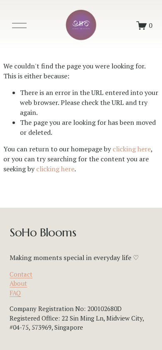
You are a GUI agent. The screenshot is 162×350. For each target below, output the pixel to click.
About (18, 283)
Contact (21, 274)
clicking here (132, 148)
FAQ (15, 293)
